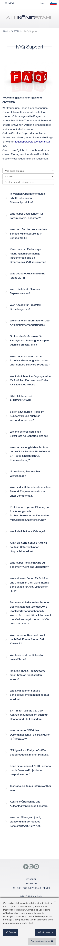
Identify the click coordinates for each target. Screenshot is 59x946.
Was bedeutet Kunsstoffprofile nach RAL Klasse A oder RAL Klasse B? (28, 639)
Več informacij (44, 932)
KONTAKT (31, 879)
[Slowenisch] (29, 18)
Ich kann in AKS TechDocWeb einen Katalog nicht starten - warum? (27, 675)
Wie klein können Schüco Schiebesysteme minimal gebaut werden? (29, 695)
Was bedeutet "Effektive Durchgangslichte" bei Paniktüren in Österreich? (30, 734)
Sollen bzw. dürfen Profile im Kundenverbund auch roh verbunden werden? (27, 416)
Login (42, 3)
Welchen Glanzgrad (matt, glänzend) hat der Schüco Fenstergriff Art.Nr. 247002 (25, 821)
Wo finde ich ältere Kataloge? (27, 531)
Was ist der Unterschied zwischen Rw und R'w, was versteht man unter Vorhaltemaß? (30, 491)
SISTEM (15, 31)
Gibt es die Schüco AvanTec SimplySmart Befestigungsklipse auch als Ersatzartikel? (29, 340)
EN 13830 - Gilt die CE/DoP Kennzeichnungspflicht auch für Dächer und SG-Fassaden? (29, 715)
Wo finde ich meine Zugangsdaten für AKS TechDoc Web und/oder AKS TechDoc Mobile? (30, 380)
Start (5, 31)
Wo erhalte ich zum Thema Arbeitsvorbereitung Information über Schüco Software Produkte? (30, 360)
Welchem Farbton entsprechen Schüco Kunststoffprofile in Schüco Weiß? (28, 233)
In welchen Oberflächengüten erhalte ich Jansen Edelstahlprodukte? (27, 198)
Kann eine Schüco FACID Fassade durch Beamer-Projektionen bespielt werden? (30, 770)
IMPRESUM (31, 883)
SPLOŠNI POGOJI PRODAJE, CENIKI (31, 888)
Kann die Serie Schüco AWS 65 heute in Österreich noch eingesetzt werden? (28, 547)
